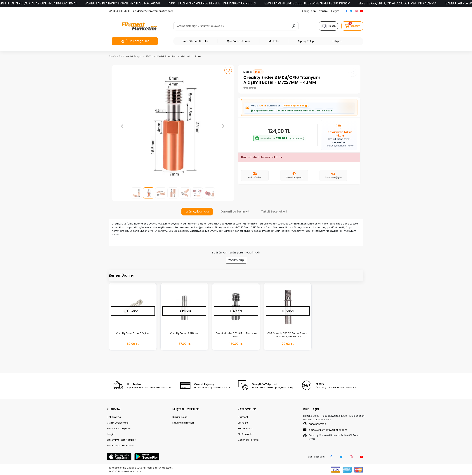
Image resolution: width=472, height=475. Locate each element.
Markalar (274, 41)
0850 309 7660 (317, 424)
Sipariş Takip (308, 11)
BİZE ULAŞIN (311, 409)
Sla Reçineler (246, 434)
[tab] (197, 212)
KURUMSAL (114, 409)
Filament (243, 417)
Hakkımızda (114, 417)
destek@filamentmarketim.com (328, 430)
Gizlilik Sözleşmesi (118, 422)
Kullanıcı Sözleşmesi (119, 428)
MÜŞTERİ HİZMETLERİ (185, 409)
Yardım (323, 11)
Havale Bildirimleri (183, 422)
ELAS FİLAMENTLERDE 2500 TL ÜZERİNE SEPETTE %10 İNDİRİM (307, 3)
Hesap (332, 25)
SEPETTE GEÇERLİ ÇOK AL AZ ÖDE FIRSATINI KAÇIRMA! (397, 3)
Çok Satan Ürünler (238, 41)
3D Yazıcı (243, 422)
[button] (352, 26)
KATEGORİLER (247, 409)
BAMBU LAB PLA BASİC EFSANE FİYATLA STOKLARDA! (122, 3)
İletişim (335, 11)
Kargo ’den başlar (277, 105)
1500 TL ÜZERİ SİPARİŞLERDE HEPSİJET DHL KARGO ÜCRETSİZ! (212, 3)
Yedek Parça (245, 428)
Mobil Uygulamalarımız (120, 445)
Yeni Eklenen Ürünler (195, 41)
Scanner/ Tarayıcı (248, 440)
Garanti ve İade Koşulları (121, 440)
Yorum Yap (236, 260)
